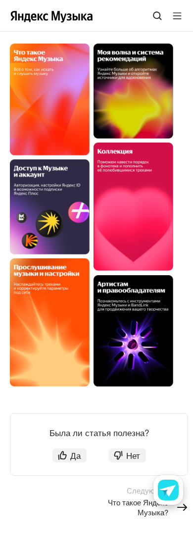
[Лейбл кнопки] (177, 16)
